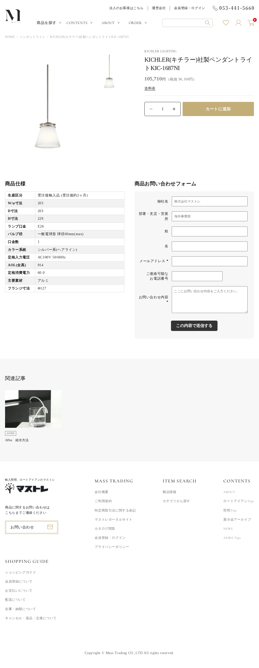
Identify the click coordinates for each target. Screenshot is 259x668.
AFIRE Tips (232, 538)
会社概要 (101, 492)
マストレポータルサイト (114, 520)
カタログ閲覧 (105, 529)
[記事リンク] (33, 418)
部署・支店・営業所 (153, 216)
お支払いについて (19, 591)
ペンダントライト (32, 37)
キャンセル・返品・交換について (31, 618)
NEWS (227, 529)
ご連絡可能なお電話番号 (157, 276)
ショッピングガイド (20, 572)
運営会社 (159, 8)
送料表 (150, 88)
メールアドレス (153, 261)
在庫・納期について (20, 609)
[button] (187, 23)
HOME (10, 37)
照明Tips (230, 510)
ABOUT (229, 492)
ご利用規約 (103, 501)
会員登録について (19, 582)
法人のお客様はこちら (126, 8)
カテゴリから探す (176, 501)
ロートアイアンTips (238, 501)
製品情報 (169, 492)
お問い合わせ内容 (153, 299)
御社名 (162, 201)
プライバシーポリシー (112, 547)
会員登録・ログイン (189, 8)
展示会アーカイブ (237, 520)
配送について (15, 600)
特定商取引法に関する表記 (115, 510)
